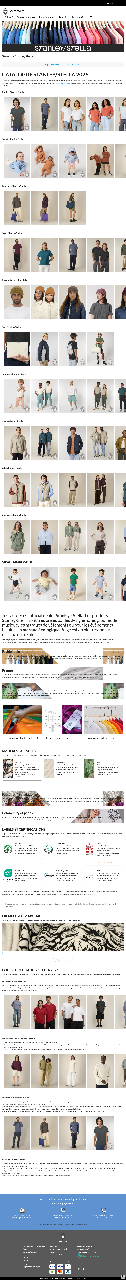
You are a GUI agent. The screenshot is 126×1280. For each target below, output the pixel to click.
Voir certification (104, 862)
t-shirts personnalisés (64, 83)
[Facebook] (83, 1269)
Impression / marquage (29, 1252)
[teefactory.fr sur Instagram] (79, 1269)
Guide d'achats (27, 1258)
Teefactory (43, 1278)
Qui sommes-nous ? (76, 17)
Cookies (52, 1252)
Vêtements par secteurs (46, 17)
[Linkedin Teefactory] (88, 1269)
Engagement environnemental (86, 1252)
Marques (25, 1249)
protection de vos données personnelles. (73, 1224)
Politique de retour (28, 1264)
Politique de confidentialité (58, 1249)
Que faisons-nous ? (83, 1249)
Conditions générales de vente (59, 1255)
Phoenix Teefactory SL (54, 1278)
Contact (110, 3)
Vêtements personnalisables (26, 17)
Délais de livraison (28, 1261)
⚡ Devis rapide (62, 17)
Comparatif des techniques (31, 1267)
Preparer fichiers (27, 1255)
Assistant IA (9, 17)
